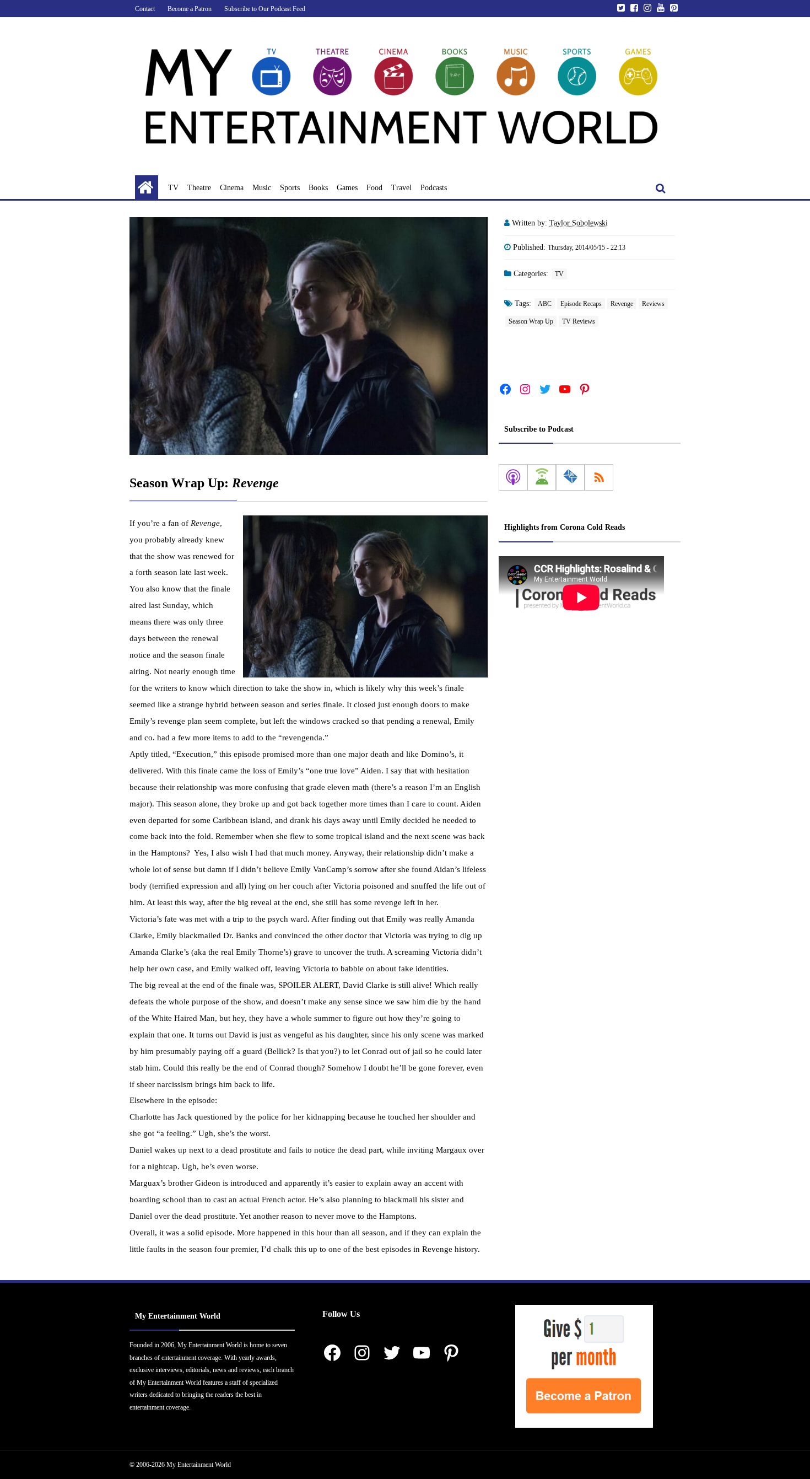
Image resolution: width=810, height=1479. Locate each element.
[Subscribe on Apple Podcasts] (513, 477)
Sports (290, 188)
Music (261, 188)
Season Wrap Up (531, 321)
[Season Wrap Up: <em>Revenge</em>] (308, 336)
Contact (145, 9)
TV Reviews (578, 321)
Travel (401, 188)
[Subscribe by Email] (570, 477)
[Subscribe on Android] (541, 477)
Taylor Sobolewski (578, 223)
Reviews (653, 304)
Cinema (232, 188)
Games (347, 188)
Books (318, 188)
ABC (545, 304)
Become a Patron (190, 9)
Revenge (622, 304)
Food (374, 188)
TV (173, 188)
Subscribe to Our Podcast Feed (264, 9)
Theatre (199, 188)
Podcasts (433, 188)
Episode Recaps (581, 304)
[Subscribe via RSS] (599, 477)
